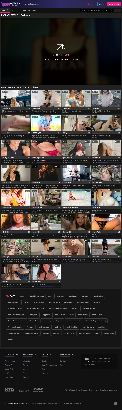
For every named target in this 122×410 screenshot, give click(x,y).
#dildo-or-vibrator (88, 308)
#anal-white (60, 296)
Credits (44, 361)
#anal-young (73, 296)
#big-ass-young (54, 302)
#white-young (109, 333)
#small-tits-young (88, 327)
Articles (26, 369)
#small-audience (43, 327)
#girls (22, 296)
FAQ (43, 369)
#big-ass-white (39, 302)
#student (45, 333)
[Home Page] (10, 4)
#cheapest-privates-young (58, 308)
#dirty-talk (33, 315)
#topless (56, 333)
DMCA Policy (9, 369)
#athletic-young (13, 302)
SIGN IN (101, 4)
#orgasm (59, 321)
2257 (7, 373)
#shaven (30, 327)
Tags (25, 373)
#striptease (102, 327)
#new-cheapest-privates (16, 321)
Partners (45, 373)
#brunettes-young (83, 302)
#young (10, 339)
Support (63, 365)
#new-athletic (83, 315)
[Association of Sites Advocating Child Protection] (38, 390)
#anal (50, 296)
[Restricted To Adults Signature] (9, 390)
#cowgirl (75, 308)
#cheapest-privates (15, 308)
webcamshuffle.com (17, 403)
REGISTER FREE (114, 4)
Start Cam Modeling (49, 365)
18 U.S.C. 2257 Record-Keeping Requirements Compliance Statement (91, 390)
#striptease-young (31, 333)
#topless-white (69, 333)
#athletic (85, 296)
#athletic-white (98, 296)
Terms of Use (10, 365)
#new (72, 315)
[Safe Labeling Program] (24, 390)
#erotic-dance (60, 315)
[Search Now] (117, 10)
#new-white (34, 321)
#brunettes (68, 302)
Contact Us (64, 361)
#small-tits (57, 327)
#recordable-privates (74, 321)
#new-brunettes (97, 315)
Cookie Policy (10, 377)
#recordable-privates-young (96, 321)
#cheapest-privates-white (35, 308)
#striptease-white (14, 333)
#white (97, 333)
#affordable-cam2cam (36, 296)
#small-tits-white (71, 327)
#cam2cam (97, 302)
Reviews (26, 377)
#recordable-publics (15, 327)
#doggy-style (46, 315)
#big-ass (26, 302)
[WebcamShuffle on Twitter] (115, 403)
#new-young (47, 321)
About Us (26, 361)
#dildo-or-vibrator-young (16, 315)
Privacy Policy (10, 361)
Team (25, 365)
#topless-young (84, 333)
